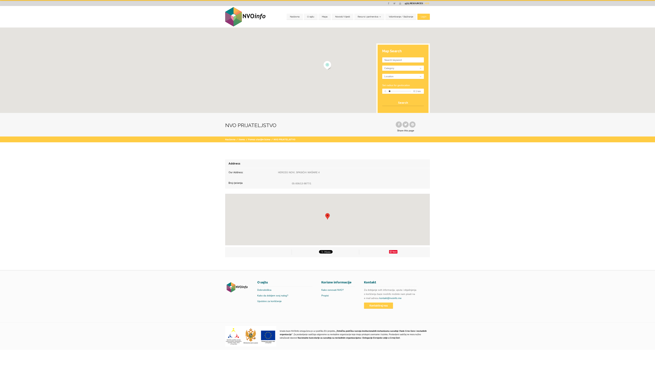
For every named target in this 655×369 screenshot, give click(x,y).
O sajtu (310, 16)
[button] (327, 65)
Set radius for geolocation (396, 85)
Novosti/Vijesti (342, 16)
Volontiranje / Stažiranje (401, 16)
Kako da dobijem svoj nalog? (272, 295)
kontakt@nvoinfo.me (390, 298)
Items (242, 139)
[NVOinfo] (245, 16)
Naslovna (295, 16)
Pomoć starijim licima (259, 139)
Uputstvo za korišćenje (269, 301)
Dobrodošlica (264, 290)
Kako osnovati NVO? (332, 290)
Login (423, 16)
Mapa (325, 16)
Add (427, 3)
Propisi (325, 295)
